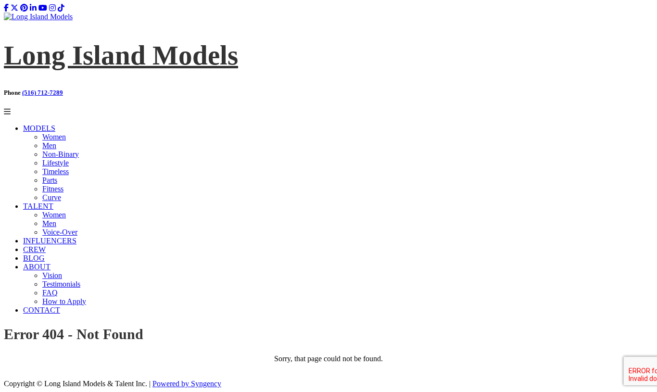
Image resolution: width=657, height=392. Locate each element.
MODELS (39, 128)
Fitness (52, 189)
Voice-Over (59, 232)
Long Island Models (121, 55)
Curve (51, 197)
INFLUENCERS (49, 241)
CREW (34, 249)
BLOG (34, 258)
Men (49, 145)
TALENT (38, 206)
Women (54, 137)
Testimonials (61, 284)
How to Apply (64, 301)
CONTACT (41, 310)
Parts (49, 180)
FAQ (50, 293)
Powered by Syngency (186, 383)
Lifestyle (55, 163)
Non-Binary (60, 154)
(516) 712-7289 (42, 92)
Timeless (55, 171)
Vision (52, 275)
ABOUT (37, 267)
